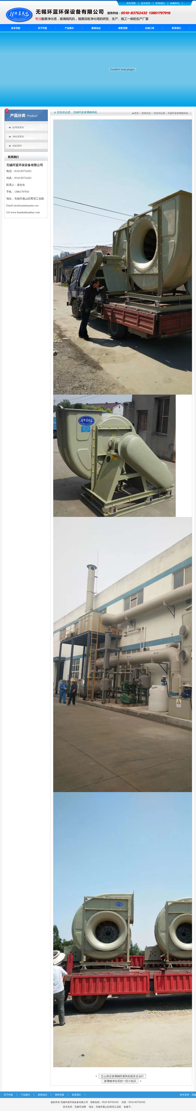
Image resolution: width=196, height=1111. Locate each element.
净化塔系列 (18, 136)
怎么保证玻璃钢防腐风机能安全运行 (122, 1076)
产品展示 (69, 28)
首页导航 (131, 3)
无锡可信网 (80, 1106)
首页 (136, 113)
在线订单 (149, 28)
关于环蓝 (42, 28)
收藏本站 (174, 3)
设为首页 (145, 3)
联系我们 (160, 3)
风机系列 (17, 145)
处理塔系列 (18, 127)
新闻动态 (96, 28)
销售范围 (122, 28)
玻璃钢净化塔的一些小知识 (120, 1081)
